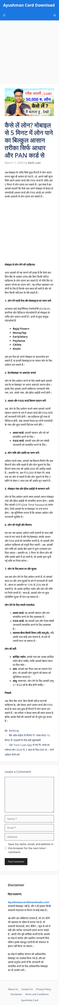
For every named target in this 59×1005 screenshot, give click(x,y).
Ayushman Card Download (29, 5)
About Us (13, 989)
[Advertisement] (29, 53)
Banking (14, 730)
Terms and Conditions (37, 994)
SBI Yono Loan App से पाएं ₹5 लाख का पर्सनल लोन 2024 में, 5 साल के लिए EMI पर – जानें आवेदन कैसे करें (29, 749)
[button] (4, 15)
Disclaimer (16, 994)
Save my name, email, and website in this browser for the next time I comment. (30, 848)
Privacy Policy (43, 989)
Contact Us (27, 989)
